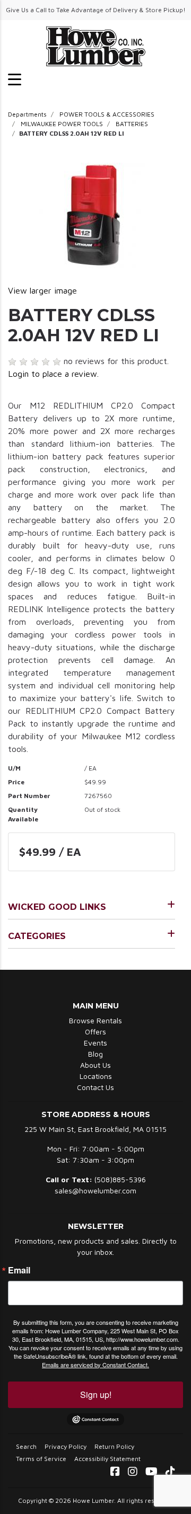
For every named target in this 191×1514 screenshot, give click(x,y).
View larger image (42, 290)
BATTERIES (132, 124)
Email (19, 1270)
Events (95, 1042)
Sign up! (95, 1394)
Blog (95, 1053)
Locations (96, 1076)
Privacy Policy (65, 1446)
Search (26, 1446)
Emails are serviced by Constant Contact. (95, 1364)
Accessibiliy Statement (107, 1459)
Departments (27, 114)
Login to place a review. (53, 373)
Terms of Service (41, 1459)
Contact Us (95, 1087)
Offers (95, 1031)
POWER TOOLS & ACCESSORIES (106, 114)
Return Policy (114, 1446)
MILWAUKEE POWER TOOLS (62, 124)
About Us (95, 1064)
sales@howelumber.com (95, 1190)
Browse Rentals (95, 1020)
